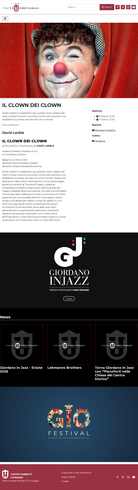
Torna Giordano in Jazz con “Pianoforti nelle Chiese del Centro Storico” (114, 373)
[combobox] (82, 7)
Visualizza (100, 141)
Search (108, 7)
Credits (65, 481)
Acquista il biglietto (104, 130)
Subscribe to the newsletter (76, 472)
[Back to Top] (133, 485)
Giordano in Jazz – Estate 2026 (21, 369)
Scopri (69, 298)
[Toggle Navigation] (5, 19)
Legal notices (68, 477)
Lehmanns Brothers (64, 368)
